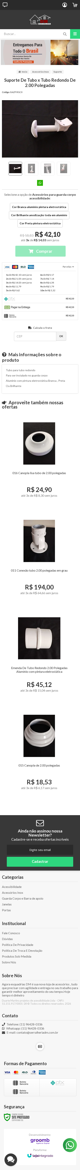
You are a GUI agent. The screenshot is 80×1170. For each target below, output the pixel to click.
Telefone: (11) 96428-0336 (24, 1024)
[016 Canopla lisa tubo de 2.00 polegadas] (39, 463)
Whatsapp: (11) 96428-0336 (25, 1028)
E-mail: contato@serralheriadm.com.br (32, 1032)
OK (61, 336)
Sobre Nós (9, 962)
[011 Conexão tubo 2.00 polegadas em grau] (39, 561)
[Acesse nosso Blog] (40, 1046)
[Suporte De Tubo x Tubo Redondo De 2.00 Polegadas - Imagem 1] (15, 168)
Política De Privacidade (17, 944)
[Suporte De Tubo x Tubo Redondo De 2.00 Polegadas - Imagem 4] (63, 168)
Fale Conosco (11, 933)
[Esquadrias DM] (40, 19)
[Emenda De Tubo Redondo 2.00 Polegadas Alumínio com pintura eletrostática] (39, 658)
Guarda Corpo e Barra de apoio (22, 898)
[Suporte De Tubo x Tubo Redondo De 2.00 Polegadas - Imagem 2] (31, 168)
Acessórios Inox (40, 71)
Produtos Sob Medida (16, 956)
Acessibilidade (12, 886)
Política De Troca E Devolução (22, 950)
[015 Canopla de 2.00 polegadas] (39, 755)
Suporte (58, 71)
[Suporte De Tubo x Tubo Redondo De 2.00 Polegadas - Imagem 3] (47, 168)
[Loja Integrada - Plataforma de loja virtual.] (40, 1153)
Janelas (7, 904)
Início (24, 71)
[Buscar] (64, 34)
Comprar (43, 251)
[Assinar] (40, 862)
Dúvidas (7, 939)
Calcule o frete (42, 327)
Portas (6, 910)
